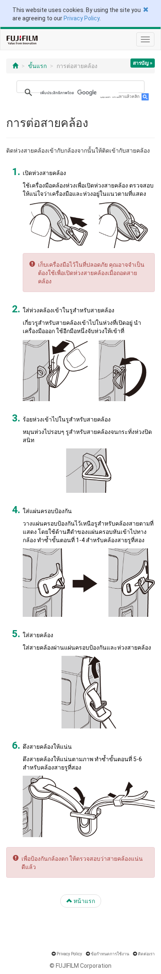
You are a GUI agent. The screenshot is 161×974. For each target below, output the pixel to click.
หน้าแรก (83, 901)
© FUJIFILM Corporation (80, 965)
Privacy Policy (81, 18)
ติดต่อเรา (146, 954)
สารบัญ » (142, 63)
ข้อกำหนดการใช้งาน (110, 954)
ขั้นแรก (37, 66)
